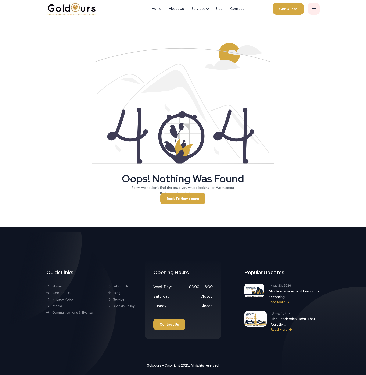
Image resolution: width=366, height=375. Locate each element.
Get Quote (288, 9)
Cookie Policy (124, 306)
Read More (277, 302)
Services (198, 8)
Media (57, 306)
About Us (176, 8)
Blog (219, 8)
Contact (237, 8)
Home (156, 8)
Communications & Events (72, 312)
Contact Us (61, 293)
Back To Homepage (183, 198)
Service (118, 299)
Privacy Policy (63, 299)
